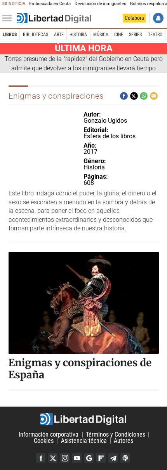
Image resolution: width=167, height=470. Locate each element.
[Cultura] (54, 18)
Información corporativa (48, 434)
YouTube (77, 458)
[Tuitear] (134, 96)
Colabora (134, 18)
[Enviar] (144, 96)
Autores (123, 440)
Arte (59, 34)
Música (100, 34)
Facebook (40, 458)
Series (135, 34)
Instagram (65, 458)
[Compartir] (124, 96)
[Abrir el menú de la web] (9, 18)
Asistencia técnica (84, 440)
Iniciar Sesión (158, 18)
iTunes (125, 458)
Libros (10, 34)
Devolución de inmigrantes (100, 3)
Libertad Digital (83, 419)
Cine (118, 34)
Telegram (113, 458)
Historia (78, 34)
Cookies (44, 440)
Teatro (155, 34)
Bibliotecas (35, 34)
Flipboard (101, 458)
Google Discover (89, 458)
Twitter (52, 458)
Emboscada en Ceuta (50, 3)
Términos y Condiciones (115, 434)
